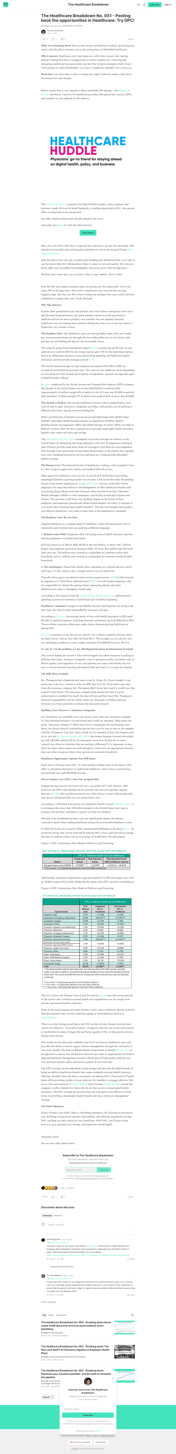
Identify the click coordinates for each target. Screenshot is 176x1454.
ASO (112, 577)
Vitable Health (79, 1084)
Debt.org (61, 616)
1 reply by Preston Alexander (62, 1266)
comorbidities (48, 1018)
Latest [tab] (50, 1315)
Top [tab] (44, 1315)
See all (46, 1397)
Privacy (89, 1435)
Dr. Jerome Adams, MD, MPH (73, 736)
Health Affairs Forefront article (97, 596)
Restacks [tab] (58, 1215)
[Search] (138, 4)
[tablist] (52, 1215)
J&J (80, 483)
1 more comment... (49, 1302)
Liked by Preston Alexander (59, 1242)
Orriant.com (92, 1246)
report (127, 829)
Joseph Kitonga (112, 1084)
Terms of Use (100, 1421)
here (60, 225)
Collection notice (107, 1435)
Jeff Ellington (52, 1239)
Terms (96, 1435)
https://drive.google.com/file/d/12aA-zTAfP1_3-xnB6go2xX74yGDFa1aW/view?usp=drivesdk (88, 1255)
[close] (113, 1378)
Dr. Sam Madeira (54, 1275)
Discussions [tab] (61, 1315)
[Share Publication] (144, 4)
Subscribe (155, 4)
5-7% (91, 360)
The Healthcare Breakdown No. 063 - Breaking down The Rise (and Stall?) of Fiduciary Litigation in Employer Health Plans (75, 1350)
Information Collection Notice (87, 1423)
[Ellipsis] (134, 1239)
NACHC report (123, 804)
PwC (93, 348)
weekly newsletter (55, 204)
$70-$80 (55, 794)
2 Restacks (70, 1188)
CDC (103, 995)
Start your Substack (81, 1442)
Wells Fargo (91, 483)
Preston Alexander (55, 31)
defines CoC (122, 1050)
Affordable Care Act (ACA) (60, 439)
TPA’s (94, 581)
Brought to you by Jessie (52, 1332)
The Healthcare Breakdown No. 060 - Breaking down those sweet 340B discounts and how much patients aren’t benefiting (76, 1326)
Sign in (168, 4)
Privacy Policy (107, 1423)
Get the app (100, 1442)
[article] (88, 1331)
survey (47, 384)
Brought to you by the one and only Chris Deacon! (63, 1356)
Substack (75, 1448)
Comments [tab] (47, 1215)
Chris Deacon (57, 1360)
